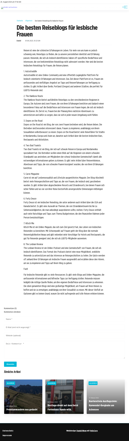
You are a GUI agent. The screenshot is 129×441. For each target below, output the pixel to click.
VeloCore (94, 431)
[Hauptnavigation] (124, 7)
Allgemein (28, 21)
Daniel (19, 41)
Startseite (20, 21)
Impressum (7, 435)
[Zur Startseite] (9, 7)
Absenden (10, 364)
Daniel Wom (81, 431)
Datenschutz (8, 431)
